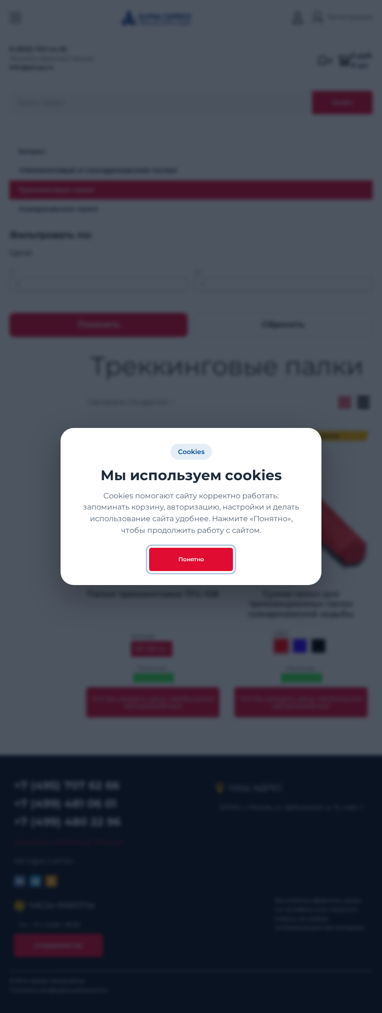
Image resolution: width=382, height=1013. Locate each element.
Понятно (191, 559)
